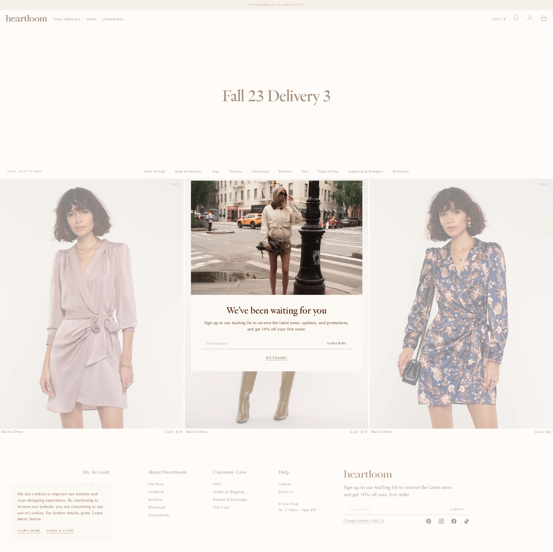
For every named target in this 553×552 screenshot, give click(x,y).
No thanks (276, 358)
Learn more (29, 531)
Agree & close (60, 531)
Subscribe (336, 343)
